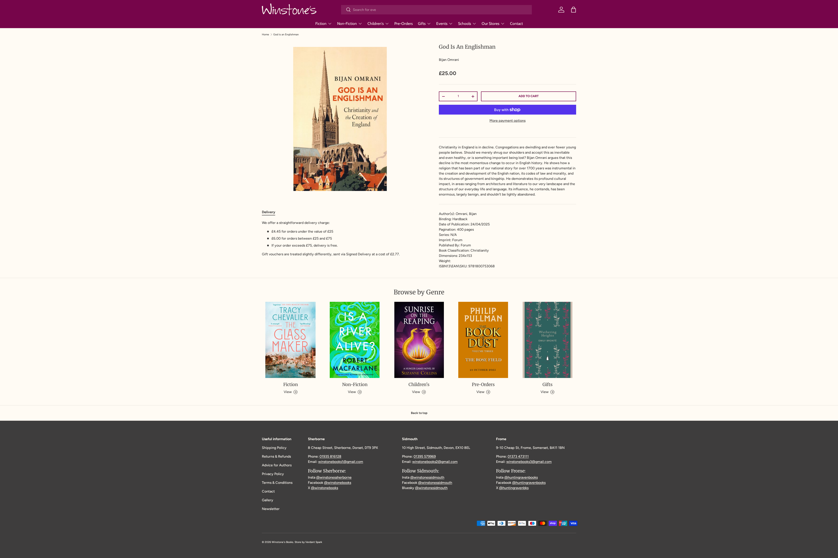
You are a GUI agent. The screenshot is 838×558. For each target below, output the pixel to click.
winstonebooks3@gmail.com (529, 462)
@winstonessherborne (334, 477)
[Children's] (419, 340)
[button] (573, 9)
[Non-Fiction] (354, 340)
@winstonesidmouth (431, 488)
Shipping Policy (274, 448)
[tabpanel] (340, 238)
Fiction (320, 23)
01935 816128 (330, 456)
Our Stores (490, 23)
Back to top (419, 413)
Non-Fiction (347, 23)
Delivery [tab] (268, 212)
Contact (516, 23)
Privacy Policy (273, 474)
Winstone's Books (282, 542)
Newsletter (271, 509)
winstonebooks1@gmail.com (340, 462)
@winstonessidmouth (427, 477)
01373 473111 (518, 456)
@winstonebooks (337, 483)
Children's (375, 23)
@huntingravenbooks (521, 477)
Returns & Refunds (276, 456)
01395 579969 (425, 456)
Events (441, 23)
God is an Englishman (286, 34)
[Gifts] (547, 340)
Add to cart (529, 96)
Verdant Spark (313, 542)
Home (265, 34)
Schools (464, 23)
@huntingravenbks (514, 488)
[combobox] (436, 9)
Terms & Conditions (277, 483)
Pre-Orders (403, 23)
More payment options (507, 120)
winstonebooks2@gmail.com (435, 462)
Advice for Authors (277, 465)
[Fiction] (290, 340)
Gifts (422, 23)
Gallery (267, 500)
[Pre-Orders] (483, 340)
